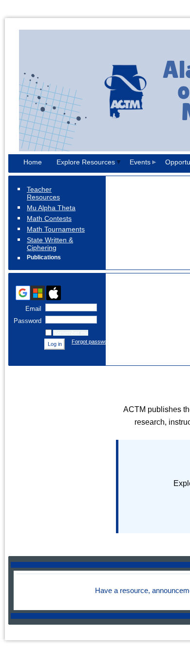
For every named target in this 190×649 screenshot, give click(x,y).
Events (140, 162)
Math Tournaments (56, 229)
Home (32, 162)
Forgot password (92, 341)
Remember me (70, 333)
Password (25, 320)
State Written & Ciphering (50, 244)
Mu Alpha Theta (51, 208)
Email (31, 308)
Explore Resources (86, 162)
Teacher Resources (43, 193)
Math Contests (49, 218)
